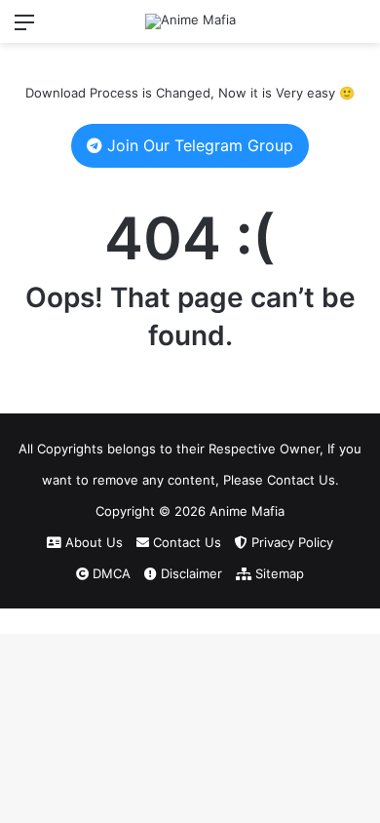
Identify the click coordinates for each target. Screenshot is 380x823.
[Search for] (355, 29)
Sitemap (277, 573)
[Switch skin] (321, 29)
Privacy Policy (290, 542)
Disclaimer (189, 573)
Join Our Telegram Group (197, 145)
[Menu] (24, 29)
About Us (92, 542)
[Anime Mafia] (190, 21)
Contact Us (185, 542)
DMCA (110, 573)
